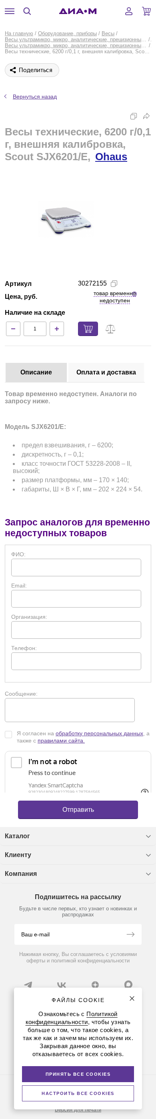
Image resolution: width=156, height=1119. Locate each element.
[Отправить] (130, 935)
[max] (128, 984)
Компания (21, 873)
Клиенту (18, 854)
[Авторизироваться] (129, 11)
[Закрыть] (132, 998)
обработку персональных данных (99, 733)
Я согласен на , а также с (83, 737)
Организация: (29, 617)
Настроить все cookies (78, 1093)
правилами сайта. (61, 740)
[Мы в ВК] (61, 985)
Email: (19, 585)
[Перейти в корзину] (146, 11)
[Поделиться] (146, 116)
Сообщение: (21, 693)
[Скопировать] (133, 116)
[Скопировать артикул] (114, 284)
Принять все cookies (78, 1074)
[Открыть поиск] (27, 11)
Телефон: (24, 648)
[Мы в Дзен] (95, 985)
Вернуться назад (35, 96)
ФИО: (18, 554)
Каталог (17, 836)
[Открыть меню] (9, 11)
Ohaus (111, 157)
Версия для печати (78, 1110)
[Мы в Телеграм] (28, 985)
